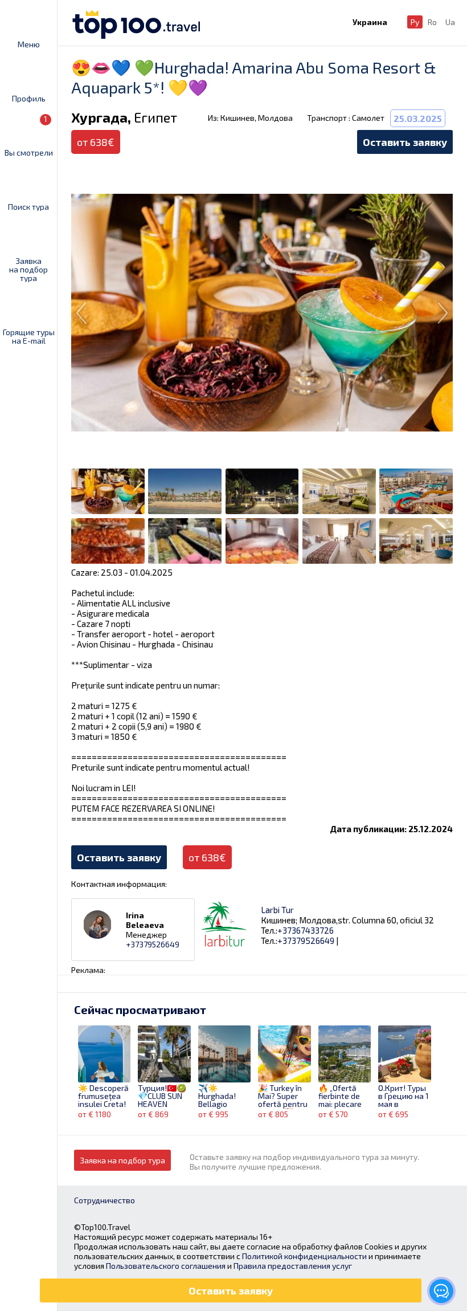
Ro (432, 22)
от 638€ (207, 857)
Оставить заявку (405, 142)
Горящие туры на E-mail (29, 336)
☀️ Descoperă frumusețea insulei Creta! (103, 1096)
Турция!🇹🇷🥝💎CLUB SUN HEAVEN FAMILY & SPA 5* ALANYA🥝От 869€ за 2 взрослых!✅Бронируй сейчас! (162, 1096)
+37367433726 (305, 930)
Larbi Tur (277, 910)
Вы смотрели (29, 135)
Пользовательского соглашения (166, 1266)
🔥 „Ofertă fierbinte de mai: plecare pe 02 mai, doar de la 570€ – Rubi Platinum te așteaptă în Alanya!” (340, 1096)
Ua (450, 22)
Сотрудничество (104, 1200)
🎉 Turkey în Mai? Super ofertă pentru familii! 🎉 (283, 1096)
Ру (415, 22)
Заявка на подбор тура (28, 269)
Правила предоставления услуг (292, 1266)
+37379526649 (152, 944)
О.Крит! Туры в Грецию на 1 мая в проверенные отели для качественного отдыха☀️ (404, 1096)
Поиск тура (28, 206)
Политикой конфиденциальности (304, 1256)
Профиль (29, 98)
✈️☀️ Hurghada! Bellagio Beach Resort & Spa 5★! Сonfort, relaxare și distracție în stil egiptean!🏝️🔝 (222, 1096)
